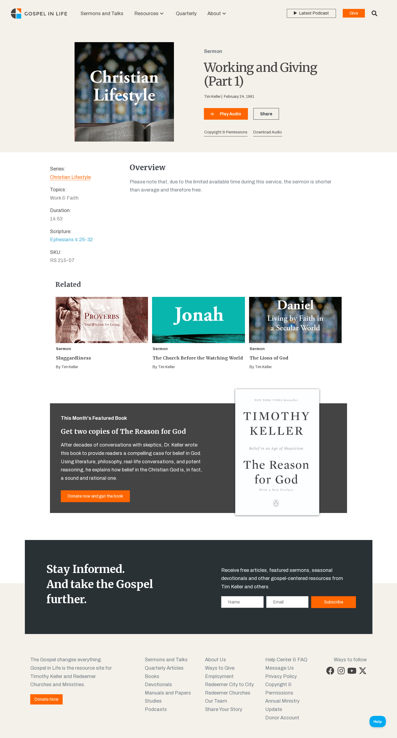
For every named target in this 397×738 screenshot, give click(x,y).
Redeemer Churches (227, 693)
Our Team (216, 701)
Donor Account (282, 717)
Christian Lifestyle (70, 177)
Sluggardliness (73, 358)
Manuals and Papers (168, 693)
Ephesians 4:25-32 (71, 239)
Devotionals (158, 684)
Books (152, 676)
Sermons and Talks (166, 659)
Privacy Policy (281, 676)
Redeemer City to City (229, 684)
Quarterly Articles (164, 668)
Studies (153, 701)
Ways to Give (219, 668)
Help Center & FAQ (286, 659)
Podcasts (156, 709)
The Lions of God (269, 358)
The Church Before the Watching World (198, 358)
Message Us (279, 668)
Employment (219, 676)
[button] (162, 14)
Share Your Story (223, 709)
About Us (215, 659)
